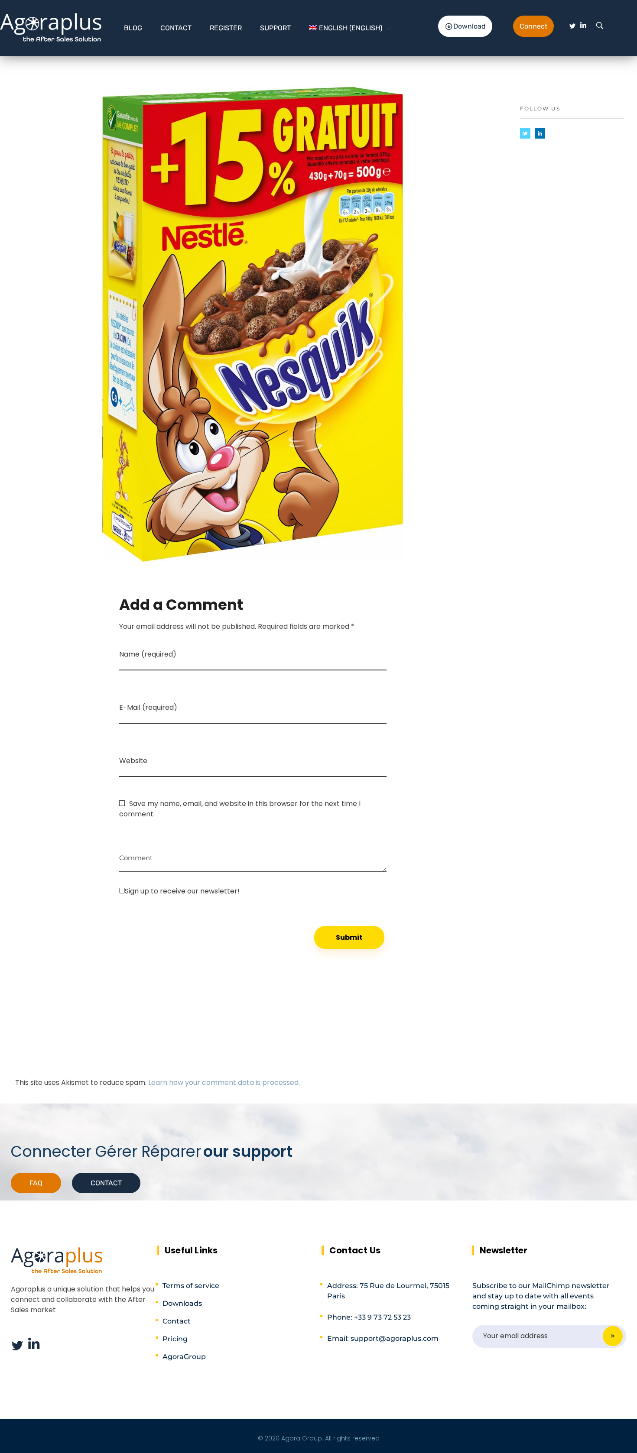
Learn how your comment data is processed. (224, 1082)
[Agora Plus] (51, 27)
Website (133, 761)
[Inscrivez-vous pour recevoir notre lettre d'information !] (253, 890)
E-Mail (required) (148, 707)
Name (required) (147, 654)
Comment (136, 855)
